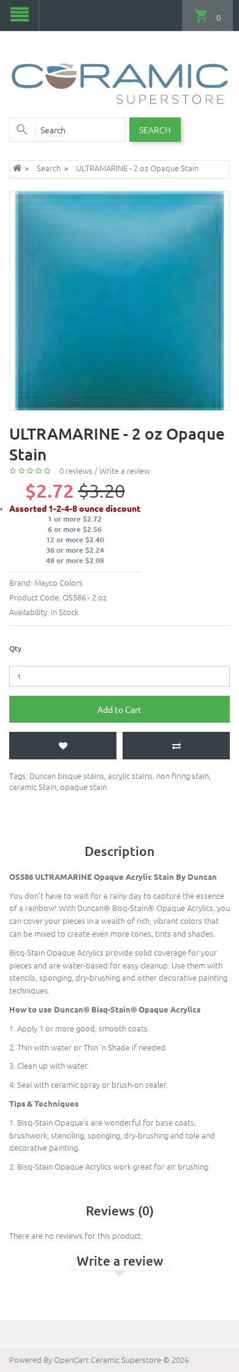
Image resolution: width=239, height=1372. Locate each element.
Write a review (124, 470)
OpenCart (71, 1359)
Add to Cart (119, 709)
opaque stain (83, 786)
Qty (15, 648)
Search (49, 168)
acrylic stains (130, 775)
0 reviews (76, 470)
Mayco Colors (58, 582)
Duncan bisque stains (66, 775)
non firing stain (182, 775)
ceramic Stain (32, 786)
